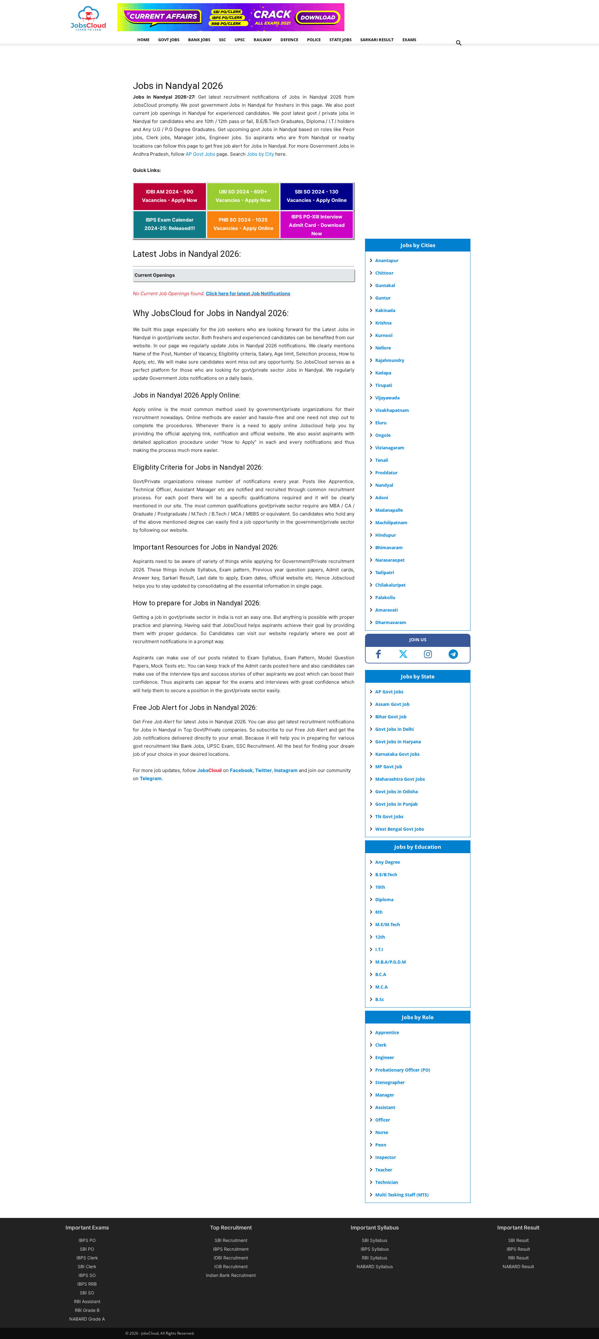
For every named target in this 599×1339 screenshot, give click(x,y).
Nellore (383, 348)
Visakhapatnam (392, 410)
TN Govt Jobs (389, 816)
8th (378, 912)
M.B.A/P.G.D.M (390, 962)
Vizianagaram (389, 448)
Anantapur (386, 260)
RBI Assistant (87, 1301)
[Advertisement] (246, 64)
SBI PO (87, 1249)
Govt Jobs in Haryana (398, 742)
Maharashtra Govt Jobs (400, 779)
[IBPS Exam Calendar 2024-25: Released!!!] (170, 234)
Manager (384, 1095)
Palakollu (385, 597)
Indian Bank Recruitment (231, 1275)
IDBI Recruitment (231, 1257)
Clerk (381, 1045)
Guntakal (385, 285)
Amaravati (386, 610)
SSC (222, 39)
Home (143, 39)
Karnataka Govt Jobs (397, 754)
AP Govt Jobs (200, 154)
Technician (386, 1182)
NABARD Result (518, 1266)
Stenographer (390, 1082)
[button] (458, 44)
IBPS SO (87, 1275)
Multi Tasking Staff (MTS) (402, 1195)
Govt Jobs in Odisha (396, 791)
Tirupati (383, 385)
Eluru (381, 423)
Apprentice (387, 1032)
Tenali (381, 460)
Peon (380, 1145)
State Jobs (340, 39)
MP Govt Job (388, 767)
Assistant (385, 1107)
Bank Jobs (199, 39)
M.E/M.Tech (387, 924)
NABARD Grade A (87, 1319)
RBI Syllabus (374, 1257)
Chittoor (384, 273)
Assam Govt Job (392, 704)
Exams (409, 39)
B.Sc (379, 999)
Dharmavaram (390, 622)
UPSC (240, 39)
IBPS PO (87, 1240)
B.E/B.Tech (386, 874)
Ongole (383, 435)
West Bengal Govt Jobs (399, 829)
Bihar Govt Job (391, 717)
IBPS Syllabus (375, 1249)
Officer (382, 1120)
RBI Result (518, 1257)
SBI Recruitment (231, 1240)
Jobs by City (260, 154)
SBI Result (518, 1240)
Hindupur (385, 535)
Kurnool (383, 335)
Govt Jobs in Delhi (394, 729)
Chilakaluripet (390, 585)
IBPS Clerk (87, 1257)
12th (380, 937)
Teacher (383, 1170)
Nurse (381, 1132)
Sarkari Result (377, 39)
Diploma (384, 899)
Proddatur (386, 473)
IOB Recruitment (231, 1266)
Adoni (381, 498)
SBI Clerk (87, 1266)
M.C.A (381, 987)
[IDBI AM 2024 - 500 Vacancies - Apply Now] (170, 206)
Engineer (384, 1057)
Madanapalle (389, 510)
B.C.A (380, 974)
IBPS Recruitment (231, 1249)
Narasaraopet (390, 560)
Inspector (385, 1157)
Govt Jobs (168, 39)
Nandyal (384, 485)
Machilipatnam (391, 522)
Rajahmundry (389, 360)
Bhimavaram (389, 547)
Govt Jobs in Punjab (396, 804)
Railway (263, 39)
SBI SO (87, 1292)
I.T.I (379, 949)
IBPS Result (518, 1249)
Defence (289, 39)
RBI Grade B (87, 1310)
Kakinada (385, 310)
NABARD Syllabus (375, 1266)
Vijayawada (387, 398)
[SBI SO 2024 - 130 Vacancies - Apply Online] (316, 206)
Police (314, 39)
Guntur (383, 298)
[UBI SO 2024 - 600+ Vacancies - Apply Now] (243, 206)
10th (380, 887)
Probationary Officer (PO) (402, 1070)
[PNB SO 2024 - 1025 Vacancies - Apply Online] (243, 234)
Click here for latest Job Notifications (248, 293)
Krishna (383, 323)
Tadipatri (384, 572)
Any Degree (387, 862)
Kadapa (383, 373)
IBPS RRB (87, 1284)
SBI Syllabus (374, 1240)
